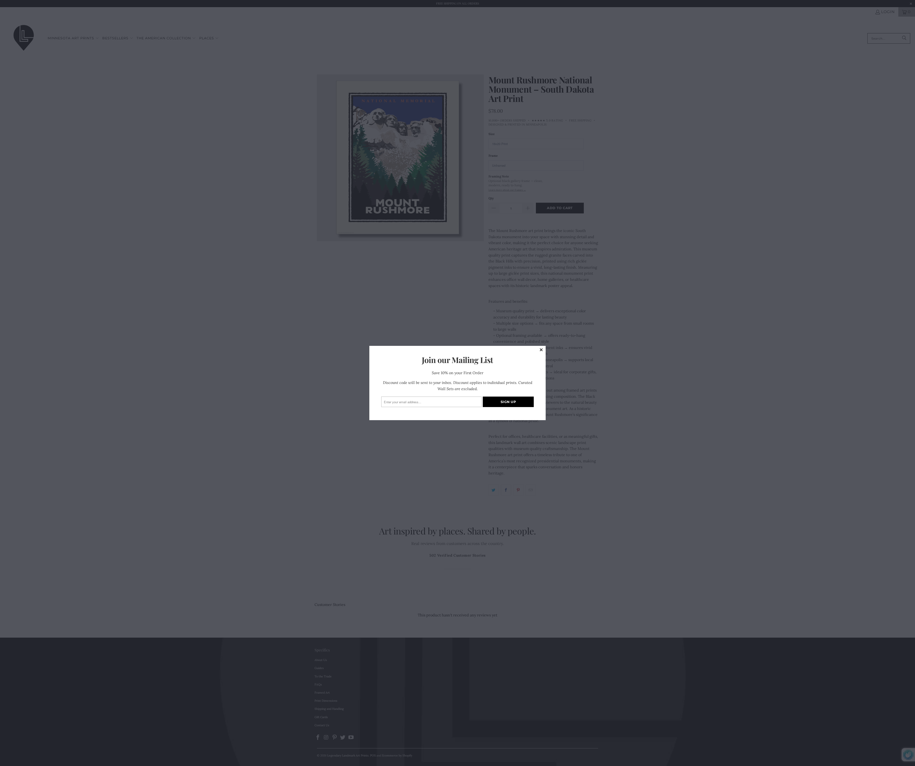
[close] (541, 350)
